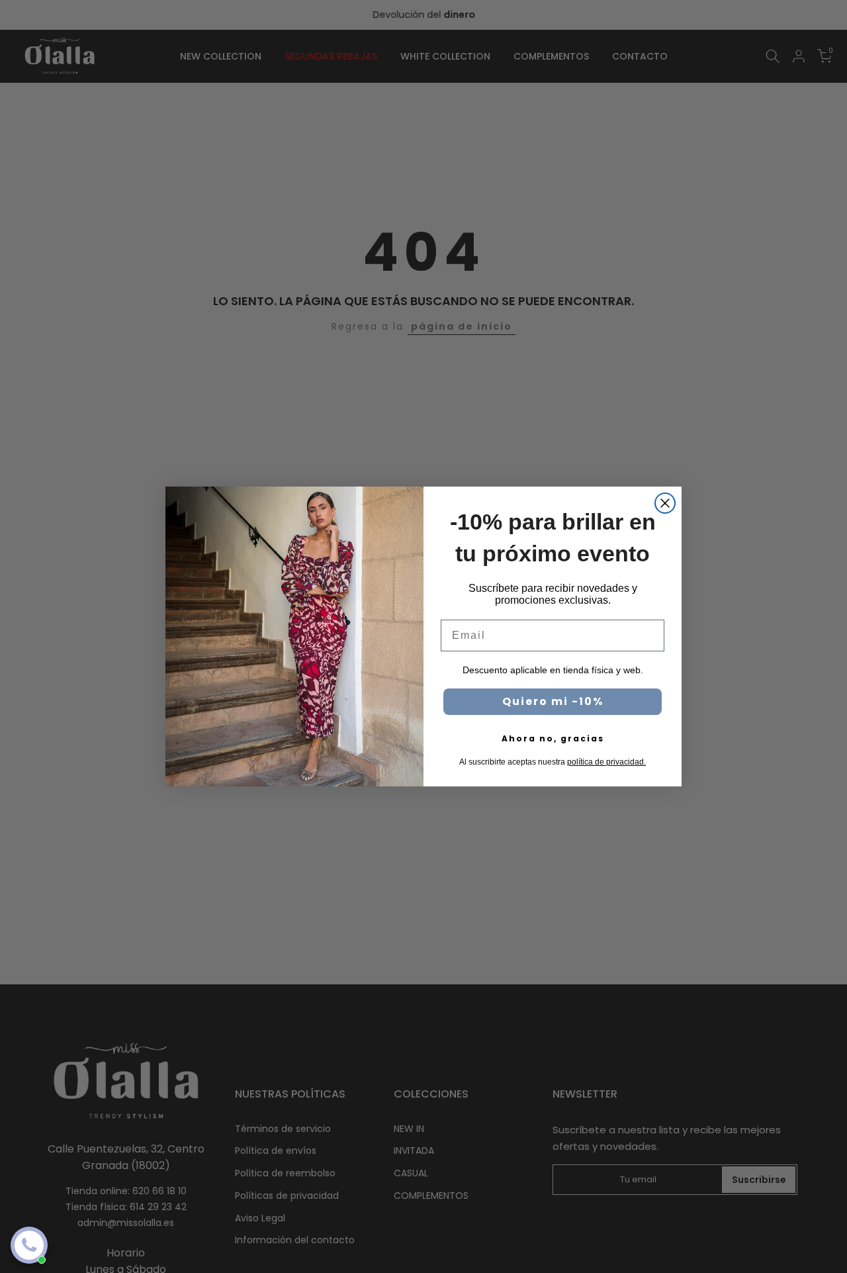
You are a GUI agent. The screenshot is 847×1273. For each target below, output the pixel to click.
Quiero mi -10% (552, 701)
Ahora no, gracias (553, 738)
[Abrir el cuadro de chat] (29, 1245)
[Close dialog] (665, 503)
